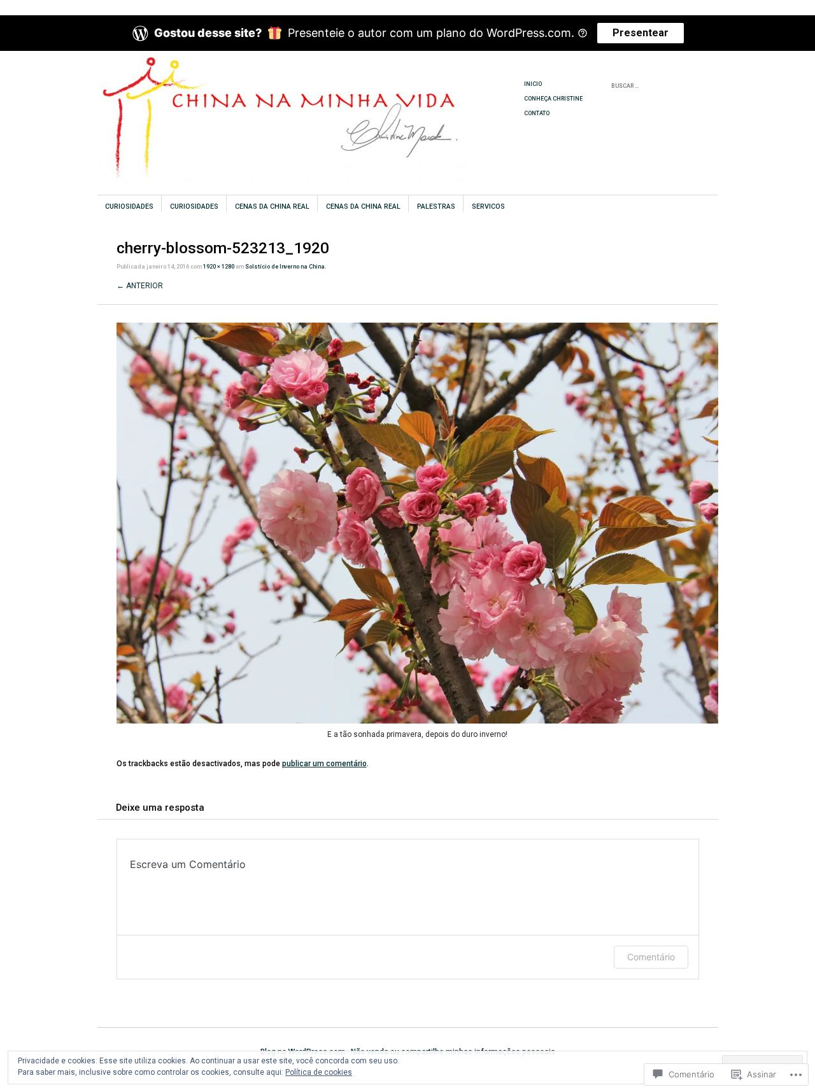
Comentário (651, 956)
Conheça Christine (553, 98)
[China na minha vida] (311, 98)
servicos (488, 206)
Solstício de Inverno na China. (286, 266)
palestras (436, 206)
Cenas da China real (272, 206)
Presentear (641, 33)
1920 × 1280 (218, 266)
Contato (536, 113)
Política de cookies (318, 1072)
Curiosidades (129, 206)
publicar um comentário (324, 763)
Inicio (533, 84)
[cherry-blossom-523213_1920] (417, 721)
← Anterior (140, 285)
